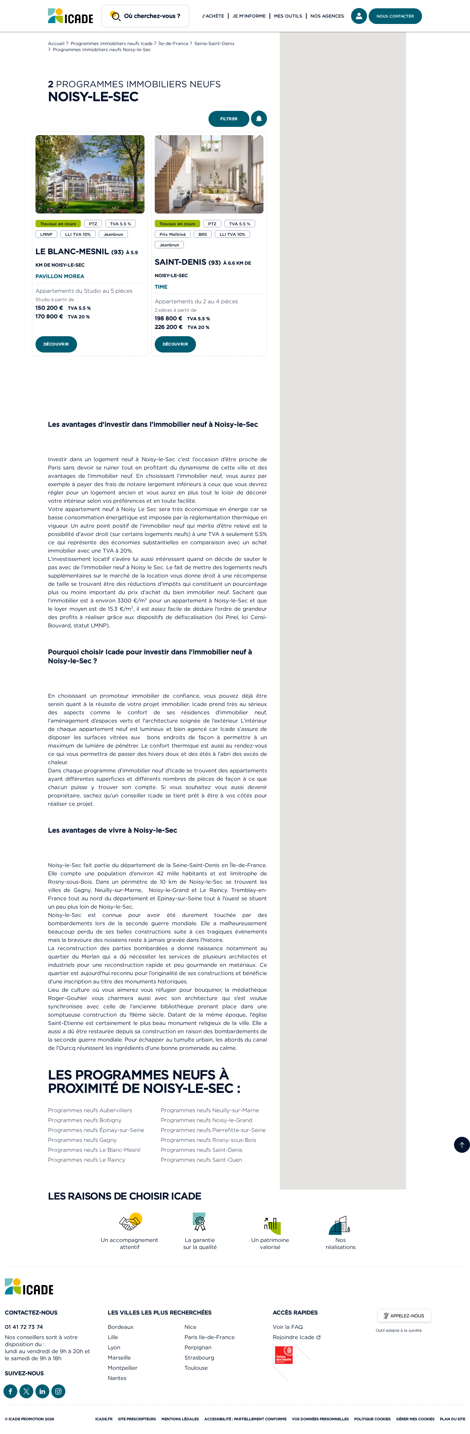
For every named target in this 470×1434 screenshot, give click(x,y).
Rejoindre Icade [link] (294, 1337)
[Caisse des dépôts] (292, 1380)
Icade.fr (104, 1419)
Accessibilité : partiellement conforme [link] (245, 1419)
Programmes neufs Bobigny (84, 1120)
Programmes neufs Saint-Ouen (201, 1159)
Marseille (119, 1357)
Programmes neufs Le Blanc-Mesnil (94, 1149)
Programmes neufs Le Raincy (86, 1159)
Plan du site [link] (452, 1419)
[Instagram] (58, 1390)
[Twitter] (26, 1390)
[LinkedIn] (42, 1390)
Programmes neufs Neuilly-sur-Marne (210, 1110)
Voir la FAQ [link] (288, 1326)
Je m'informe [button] (249, 16)
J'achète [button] (213, 16)
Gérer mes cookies (415, 1419)
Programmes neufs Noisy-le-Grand (206, 1120)
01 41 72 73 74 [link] (24, 1326)
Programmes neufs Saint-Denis (201, 1149)
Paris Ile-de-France (209, 1337)
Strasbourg (199, 1357)
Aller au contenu (25, 5)
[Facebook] (10, 1390)
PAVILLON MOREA (59, 276)
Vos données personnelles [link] (320, 1419)
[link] (70, 16)
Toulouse (196, 1367)
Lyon (114, 1347)
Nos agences (327, 16)
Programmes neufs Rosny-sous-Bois (208, 1139)
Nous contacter (395, 16)
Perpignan (197, 1347)
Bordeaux (121, 1326)
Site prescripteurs (137, 1419)
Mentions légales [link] (180, 1419)
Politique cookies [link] (372, 1419)
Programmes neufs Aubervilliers (90, 1110)
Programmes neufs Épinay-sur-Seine (96, 1130)
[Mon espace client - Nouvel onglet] (359, 16)
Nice (190, 1326)
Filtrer (229, 118)
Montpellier (122, 1367)
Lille (113, 1337)
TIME (161, 286)
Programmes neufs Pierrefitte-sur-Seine (213, 1130)
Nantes (117, 1378)
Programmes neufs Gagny (82, 1139)
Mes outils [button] (288, 16)
